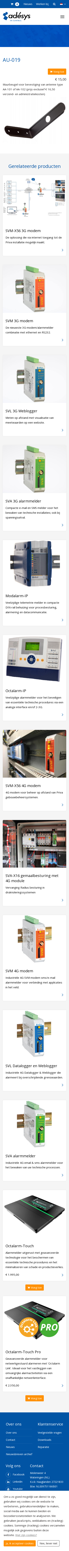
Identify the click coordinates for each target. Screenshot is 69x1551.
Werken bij (42, 4)
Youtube (18, 1489)
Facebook (18, 1474)
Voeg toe (58, 71)
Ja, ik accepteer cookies (20, 1543)
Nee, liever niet (48, 1543)
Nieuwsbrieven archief (19, 1454)
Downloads (44, 1440)
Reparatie (43, 1447)
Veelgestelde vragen (50, 1432)
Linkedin (17, 1481)
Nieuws (28, 4)
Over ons (11, 1432)
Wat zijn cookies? (26, 1535)
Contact (10, 1440)
